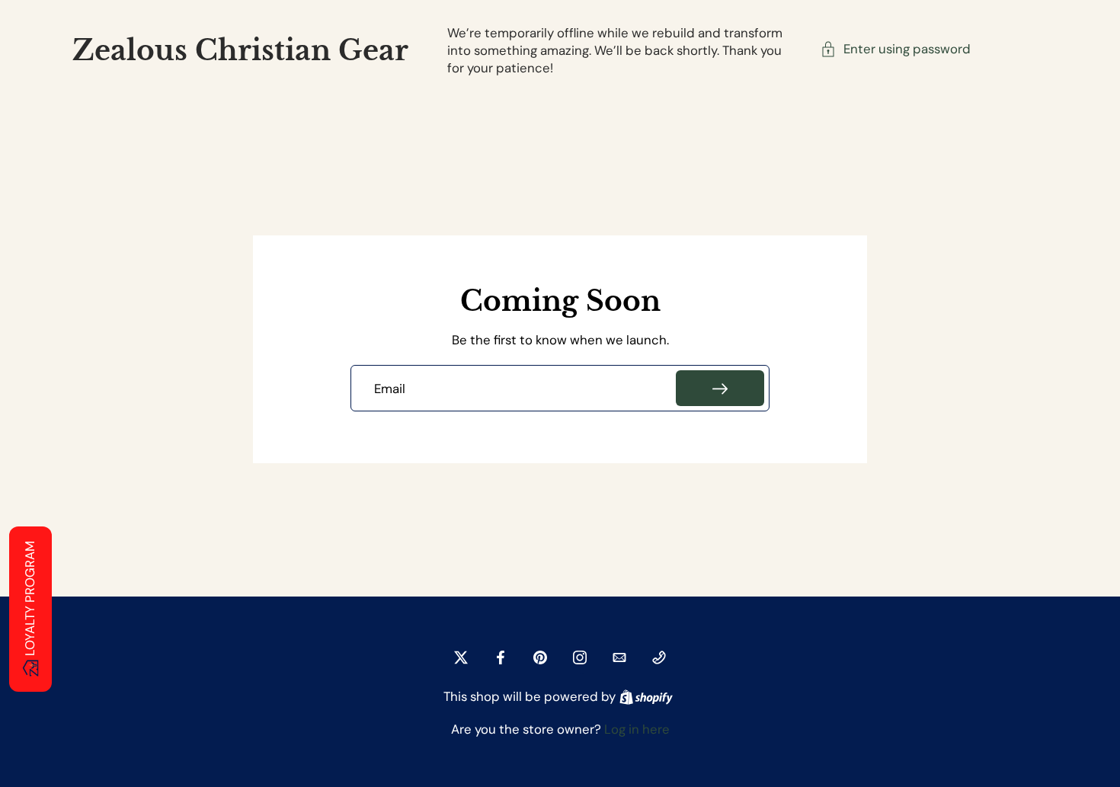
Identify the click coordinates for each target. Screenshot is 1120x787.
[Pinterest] (540, 657)
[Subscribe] (720, 388)
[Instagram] (580, 657)
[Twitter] (461, 657)
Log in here (637, 729)
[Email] (619, 657)
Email (389, 388)
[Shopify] (646, 697)
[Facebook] (500, 657)
